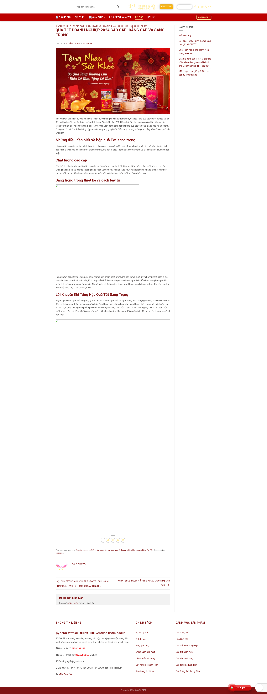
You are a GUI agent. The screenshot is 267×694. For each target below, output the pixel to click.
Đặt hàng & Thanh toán (147, 665)
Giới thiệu (80, 17)
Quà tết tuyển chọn (185, 658)
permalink (59, 553)
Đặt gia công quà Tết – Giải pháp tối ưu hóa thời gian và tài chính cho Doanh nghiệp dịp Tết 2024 (195, 62)
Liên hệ (151, 17)
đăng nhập (73, 603)
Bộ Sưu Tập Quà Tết (120, 17)
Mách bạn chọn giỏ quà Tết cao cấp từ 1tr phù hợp (194, 73)
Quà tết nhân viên (184, 652)
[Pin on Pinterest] (118, 540)
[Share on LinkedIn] (123, 540)
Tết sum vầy (185, 35)
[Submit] (117, 6)
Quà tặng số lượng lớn (186, 665)
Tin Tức (139, 17)
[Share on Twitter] (108, 540)
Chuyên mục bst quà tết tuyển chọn (73, 26)
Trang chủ (65, 17)
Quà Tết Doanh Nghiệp (187, 645)
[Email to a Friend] (113, 540)
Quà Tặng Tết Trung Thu (188, 671)
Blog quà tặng (142, 645)
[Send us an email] (202, 6)
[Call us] (206, 6)
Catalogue (141, 639)
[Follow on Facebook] (195, 6)
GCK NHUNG (88, 43)
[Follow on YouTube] (209, 6)
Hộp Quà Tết (182, 639)
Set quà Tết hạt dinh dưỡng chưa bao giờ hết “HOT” (195, 43)
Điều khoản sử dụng (145, 658)
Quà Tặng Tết (182, 632)
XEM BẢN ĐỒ (65, 674)
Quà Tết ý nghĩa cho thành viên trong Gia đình (194, 52)
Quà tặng (97, 17)
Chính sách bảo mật (145, 652)
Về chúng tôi (142, 632)
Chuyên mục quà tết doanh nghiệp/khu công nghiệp (115, 26)
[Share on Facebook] (103, 540)
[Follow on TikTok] (199, 6)
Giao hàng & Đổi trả (145, 671)
